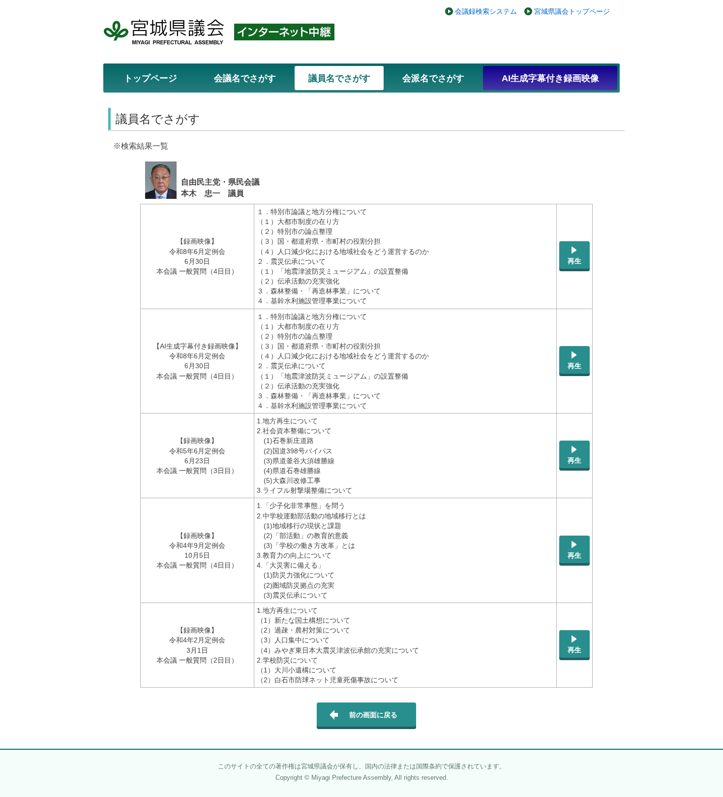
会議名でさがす (245, 78)
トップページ (150, 78)
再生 (574, 261)
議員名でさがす (339, 78)
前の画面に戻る (373, 715)
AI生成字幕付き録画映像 (550, 78)
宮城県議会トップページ (572, 11)
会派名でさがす (433, 78)
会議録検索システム (486, 11)
